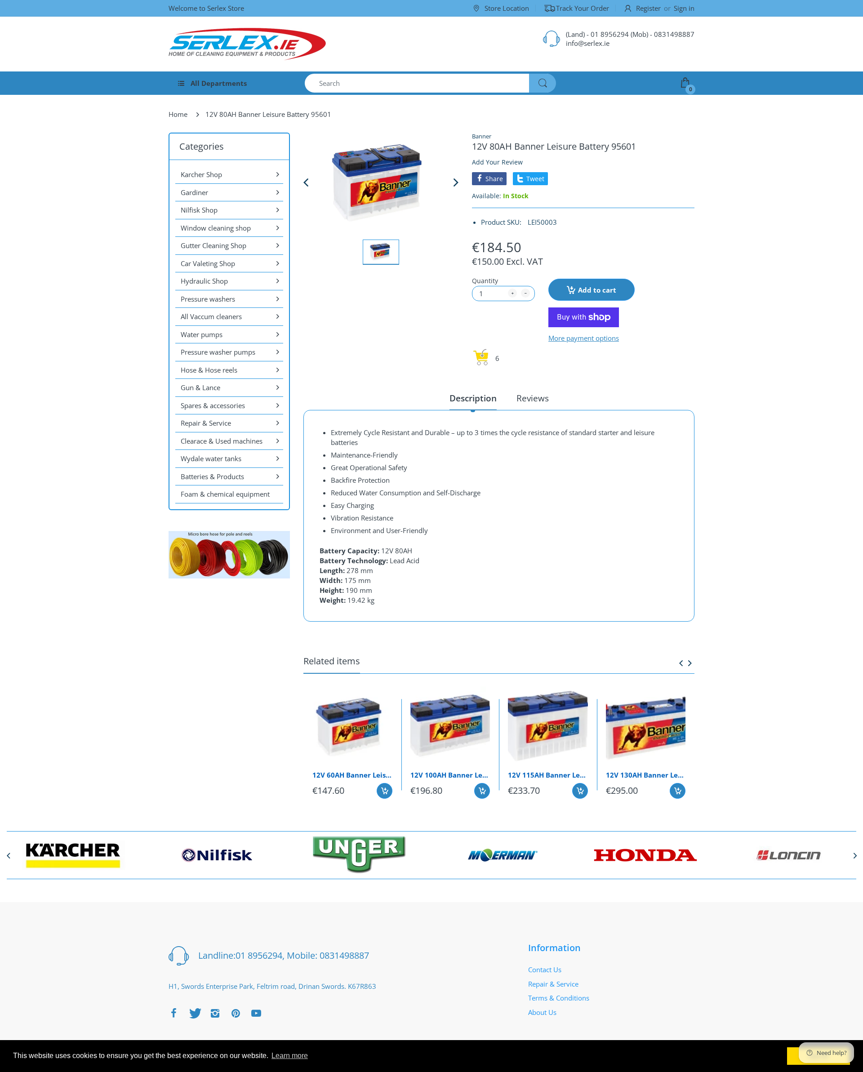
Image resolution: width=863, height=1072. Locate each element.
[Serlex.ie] (247, 44)
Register (648, 8)
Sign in (684, 8)
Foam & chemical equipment (225, 493)
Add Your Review (497, 162)
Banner (481, 136)
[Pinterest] (235, 1013)
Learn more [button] (289, 1055)
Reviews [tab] (532, 398)
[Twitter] (194, 1013)
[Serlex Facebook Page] (173, 1013)
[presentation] (680, 663)
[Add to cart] (384, 791)
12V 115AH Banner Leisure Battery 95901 (548, 774)
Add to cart (597, 289)
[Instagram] (215, 1013)
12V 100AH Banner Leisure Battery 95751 (450, 774)
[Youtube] (256, 1013)
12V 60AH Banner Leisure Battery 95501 (352, 774)
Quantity (485, 280)
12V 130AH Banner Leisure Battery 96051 (646, 774)
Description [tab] (473, 398)
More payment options (583, 338)
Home (178, 114)
